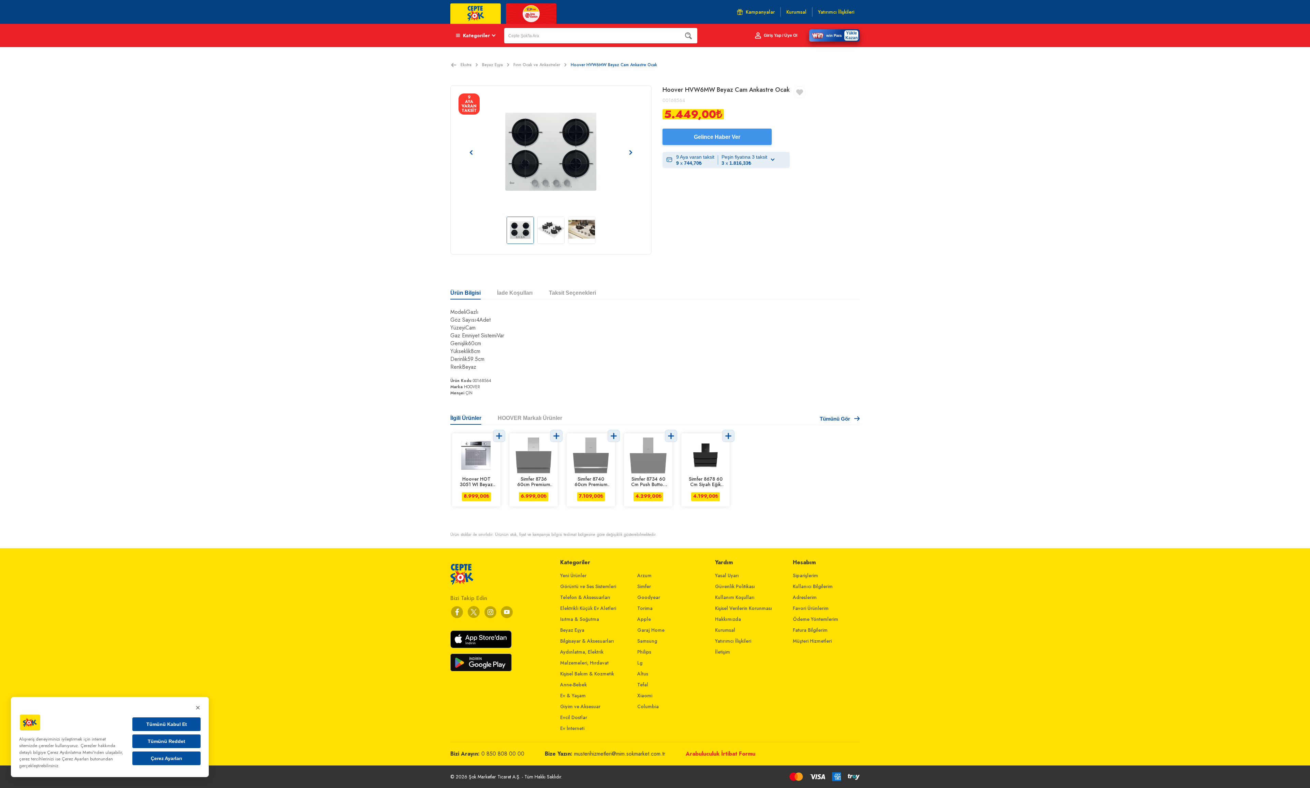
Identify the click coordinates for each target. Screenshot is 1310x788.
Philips (644, 651)
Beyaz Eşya (492, 65)
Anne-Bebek (573, 684)
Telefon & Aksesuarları (585, 597)
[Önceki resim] (471, 152)
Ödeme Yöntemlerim (815, 619)
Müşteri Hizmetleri (812, 641)
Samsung (647, 641)
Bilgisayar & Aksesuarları (587, 641)
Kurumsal (725, 630)
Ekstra (466, 65)
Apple (644, 619)
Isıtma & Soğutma (579, 619)
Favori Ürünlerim (811, 608)
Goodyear (648, 597)
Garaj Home (651, 630)
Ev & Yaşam (573, 695)
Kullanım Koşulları (735, 597)
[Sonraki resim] (630, 152)
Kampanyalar (760, 12)
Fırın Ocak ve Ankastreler (536, 65)
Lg (639, 662)
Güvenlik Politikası (735, 586)
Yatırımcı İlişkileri (733, 641)
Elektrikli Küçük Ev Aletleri (588, 608)
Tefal (642, 684)
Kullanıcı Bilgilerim (813, 586)
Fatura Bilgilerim (810, 630)
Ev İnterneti (572, 728)
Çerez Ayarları (166, 758)
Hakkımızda (728, 619)
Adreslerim (805, 597)
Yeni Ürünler (573, 575)
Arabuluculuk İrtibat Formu (720, 754)
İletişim (722, 651)
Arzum (644, 575)
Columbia (648, 706)
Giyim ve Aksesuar (580, 706)
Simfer (644, 586)
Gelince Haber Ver (717, 137)
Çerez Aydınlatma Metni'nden (75, 752)
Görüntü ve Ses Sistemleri (588, 586)
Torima (645, 608)
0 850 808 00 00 (502, 754)
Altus (642, 673)
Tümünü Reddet (166, 741)
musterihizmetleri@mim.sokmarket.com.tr (619, 754)
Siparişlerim (805, 575)
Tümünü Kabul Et (166, 724)
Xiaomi (644, 695)
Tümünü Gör (835, 419)
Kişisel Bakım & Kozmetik (587, 673)
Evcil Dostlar (573, 717)
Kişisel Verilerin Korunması (743, 608)
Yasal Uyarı (727, 575)
